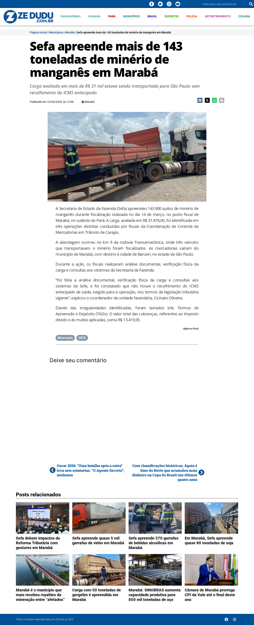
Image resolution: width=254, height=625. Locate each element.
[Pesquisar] (251, 4)
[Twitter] (160, 4)
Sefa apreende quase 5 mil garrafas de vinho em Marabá (98, 540)
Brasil (152, 16)
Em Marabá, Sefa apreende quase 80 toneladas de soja (209, 540)
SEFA (82, 338)
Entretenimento (218, 16)
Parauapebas (71, 16)
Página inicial (38, 32)
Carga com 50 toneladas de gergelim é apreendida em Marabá (96, 595)
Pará (111, 16)
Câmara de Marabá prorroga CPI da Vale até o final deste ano (210, 595)
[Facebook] (226, 619)
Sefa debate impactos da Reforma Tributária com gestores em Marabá (38, 543)
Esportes (172, 16)
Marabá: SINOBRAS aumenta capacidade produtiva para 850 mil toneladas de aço (155, 595)
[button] (199, 100)
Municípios (131, 16)
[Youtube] (177, 4)
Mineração (65, 338)
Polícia (191, 16)
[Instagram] (169, 4)
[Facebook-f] (151, 4)
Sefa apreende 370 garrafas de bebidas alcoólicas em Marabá (153, 543)
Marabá (94, 16)
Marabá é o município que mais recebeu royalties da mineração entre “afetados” (40, 595)
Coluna (244, 16)
